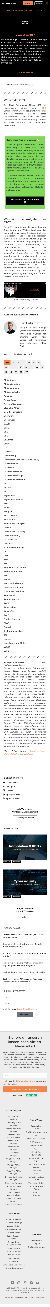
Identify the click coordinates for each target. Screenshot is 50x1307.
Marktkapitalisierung (14, 583)
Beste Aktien (11, 828)
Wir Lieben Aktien (15, 10)
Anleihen (8, 396)
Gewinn (7, 527)
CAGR (7, 424)
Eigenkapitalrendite (13, 499)
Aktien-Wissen (36, 1120)
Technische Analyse (13, 631)
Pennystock (10, 595)
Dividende (9, 467)
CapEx (7, 428)
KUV (6, 575)
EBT (6, 491)
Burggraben (9, 420)
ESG (6, 503)
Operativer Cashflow (14, 591)
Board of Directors (13, 412)
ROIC (6, 615)
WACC (7, 647)
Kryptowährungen (13, 571)
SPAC (6, 623)
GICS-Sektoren (11, 539)
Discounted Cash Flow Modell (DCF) (21, 459)
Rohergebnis (10, 607)
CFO (6, 436)
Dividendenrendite (13, 471)
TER (6, 635)
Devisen (8, 451)
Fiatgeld (8, 511)
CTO (6, 448)
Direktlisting (10, 455)
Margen (7, 579)
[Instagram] (18, 1282)
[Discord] (12, 1282)
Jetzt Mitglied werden (25, 818)
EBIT (6, 483)
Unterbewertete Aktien (15, 643)
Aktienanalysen (13, 928)
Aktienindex (10, 380)
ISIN (6, 555)
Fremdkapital (10, 519)
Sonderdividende (12, 619)
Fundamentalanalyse (14, 523)
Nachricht (25, 917)
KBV (6, 559)
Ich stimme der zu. (21, 1009)
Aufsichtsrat (10, 400)
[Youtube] (37, 1282)
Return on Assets (12, 599)
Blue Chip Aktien (12, 408)
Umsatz (7, 639)
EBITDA (7, 487)
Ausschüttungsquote (14, 404)
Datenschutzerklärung (25, 1009)
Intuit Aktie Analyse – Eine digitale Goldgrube (24, 972)
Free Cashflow (11, 515)
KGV (6, 563)
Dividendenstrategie (13, 475)
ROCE (7, 603)
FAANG (7, 507)
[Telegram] (31, 1282)
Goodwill (8, 543)
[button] (47, 3)
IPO (6, 551)
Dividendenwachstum (15, 479)
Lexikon (31, 10)
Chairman (8, 440)
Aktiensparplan (11, 388)
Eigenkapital (10, 495)
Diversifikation (11, 463)
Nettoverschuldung (13, 587)
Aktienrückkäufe (12, 384)
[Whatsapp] (25, 1282)
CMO (6, 444)
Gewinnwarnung (12, 535)
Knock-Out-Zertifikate (15, 567)
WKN (6, 651)
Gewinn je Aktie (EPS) (14, 531)
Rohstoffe (9, 611)
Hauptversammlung (14, 547)
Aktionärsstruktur (12, 392)
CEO (44, 108)
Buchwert (8, 416)
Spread (7, 627)
